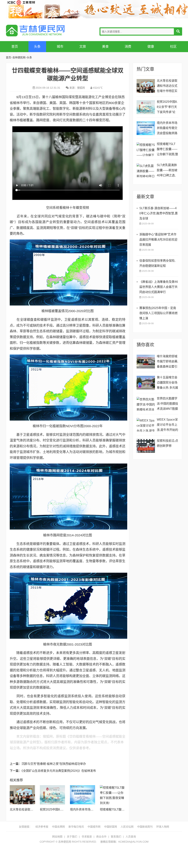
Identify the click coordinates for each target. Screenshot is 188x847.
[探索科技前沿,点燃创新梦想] (146, 446)
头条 (37, 46)
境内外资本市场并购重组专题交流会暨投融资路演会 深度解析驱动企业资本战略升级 (167, 128)
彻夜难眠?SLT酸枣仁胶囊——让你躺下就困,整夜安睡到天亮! (167, 149)
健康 (150, 46)
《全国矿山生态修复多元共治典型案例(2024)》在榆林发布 (58, 770)
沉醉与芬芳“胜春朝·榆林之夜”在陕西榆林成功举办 (53, 763)
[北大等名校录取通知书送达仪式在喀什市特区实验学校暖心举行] (22, 794)
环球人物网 (162, 826)
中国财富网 (110, 826)
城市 (60, 46)
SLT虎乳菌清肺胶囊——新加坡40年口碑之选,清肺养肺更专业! (167, 170)
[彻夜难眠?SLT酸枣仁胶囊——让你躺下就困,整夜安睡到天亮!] (112, 794)
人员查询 (131, 836)
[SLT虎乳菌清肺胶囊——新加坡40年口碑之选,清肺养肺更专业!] (146, 170)
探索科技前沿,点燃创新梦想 (167, 443)
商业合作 (101, 836)
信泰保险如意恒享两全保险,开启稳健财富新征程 (157, 263)
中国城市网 (94, 826)
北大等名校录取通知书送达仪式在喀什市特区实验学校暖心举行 (167, 86)
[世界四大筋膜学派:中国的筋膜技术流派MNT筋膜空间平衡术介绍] (146, 404)
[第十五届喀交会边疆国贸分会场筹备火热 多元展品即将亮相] (146, 383)
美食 (105, 46)
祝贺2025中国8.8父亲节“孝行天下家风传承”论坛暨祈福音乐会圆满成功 (167, 107)
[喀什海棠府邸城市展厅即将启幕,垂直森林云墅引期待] (146, 361)
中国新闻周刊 (145, 826)
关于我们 (72, 836)
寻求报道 (87, 836)
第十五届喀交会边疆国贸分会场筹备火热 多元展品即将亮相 (167, 383)
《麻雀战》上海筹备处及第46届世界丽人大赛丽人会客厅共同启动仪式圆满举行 (158, 287)
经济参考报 (41, 826)
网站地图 (57, 836)
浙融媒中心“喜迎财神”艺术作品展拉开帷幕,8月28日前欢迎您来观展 (158, 239)
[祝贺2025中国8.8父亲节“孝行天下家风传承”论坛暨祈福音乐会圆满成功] (52, 794)
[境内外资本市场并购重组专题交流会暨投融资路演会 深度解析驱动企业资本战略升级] (82, 794)
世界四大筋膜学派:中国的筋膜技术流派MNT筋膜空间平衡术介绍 (167, 404)
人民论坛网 (127, 826)
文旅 (82, 46)
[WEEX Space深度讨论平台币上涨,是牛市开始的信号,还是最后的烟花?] (146, 425)
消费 (128, 46)
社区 (173, 46)
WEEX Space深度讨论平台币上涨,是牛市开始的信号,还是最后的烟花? (167, 425)
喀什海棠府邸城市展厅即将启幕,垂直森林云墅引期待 (167, 362)
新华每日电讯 (76, 826)
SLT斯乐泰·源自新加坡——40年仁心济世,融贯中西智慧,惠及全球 (158, 213)
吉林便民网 (35, 30)
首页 (14, 46)
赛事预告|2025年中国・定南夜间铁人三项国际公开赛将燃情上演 (158, 313)
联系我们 (116, 836)
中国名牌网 (58, 826)
